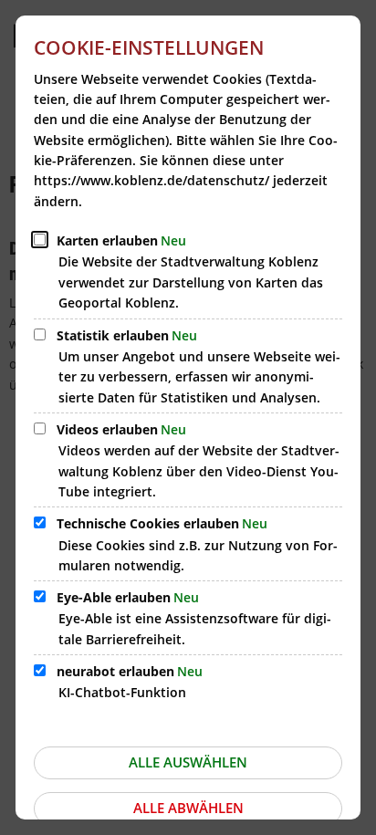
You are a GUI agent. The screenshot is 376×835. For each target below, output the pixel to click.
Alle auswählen (188, 762)
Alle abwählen (188, 807)
